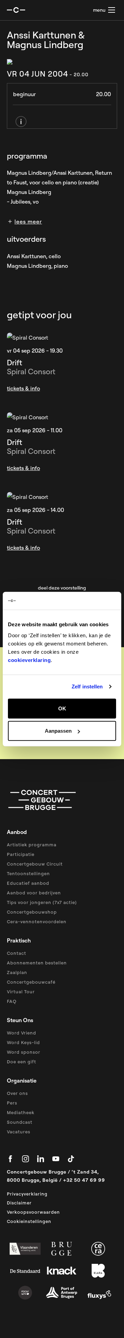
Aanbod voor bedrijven (34, 892)
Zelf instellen (87, 686)
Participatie (20, 854)
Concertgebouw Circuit (35, 864)
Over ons (17, 1093)
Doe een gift (21, 1061)
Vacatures (18, 1131)
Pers (12, 1103)
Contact (16, 953)
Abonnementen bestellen (37, 962)
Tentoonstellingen (28, 873)
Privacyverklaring (27, 1194)
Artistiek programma (31, 844)
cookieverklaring (29, 660)
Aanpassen (58, 731)
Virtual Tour (21, 991)
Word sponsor (23, 1052)
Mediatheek (20, 1112)
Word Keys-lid (23, 1042)
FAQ (12, 1001)
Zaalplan (17, 972)
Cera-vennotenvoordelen (36, 921)
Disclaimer (19, 1202)
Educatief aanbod (28, 883)
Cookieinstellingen (29, 1221)
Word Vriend (21, 1033)
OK (62, 708)
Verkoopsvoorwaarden (33, 1212)
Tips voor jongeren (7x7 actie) (42, 902)
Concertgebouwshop (32, 912)
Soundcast (19, 1122)
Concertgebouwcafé (31, 982)
